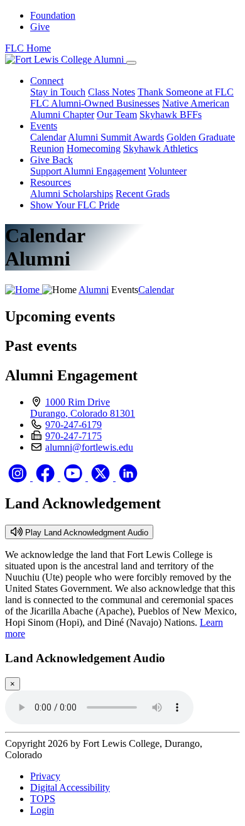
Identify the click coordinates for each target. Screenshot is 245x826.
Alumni (94, 289)
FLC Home (28, 48)
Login (42, 810)
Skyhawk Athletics (160, 148)
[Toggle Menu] (131, 63)
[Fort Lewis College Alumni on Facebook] (46, 477)
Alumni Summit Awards (116, 137)
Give (40, 26)
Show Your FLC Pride (74, 205)
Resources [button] (50, 182)
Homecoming (94, 148)
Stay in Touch (57, 92)
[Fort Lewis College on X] (102, 477)
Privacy (45, 776)
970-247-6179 (73, 424)
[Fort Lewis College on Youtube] (74, 477)
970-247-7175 (73, 436)
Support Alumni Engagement (88, 171)
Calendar (48, 137)
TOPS (42, 798)
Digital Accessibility (70, 787)
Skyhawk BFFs (170, 114)
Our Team (117, 114)
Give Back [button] (51, 159)
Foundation (52, 15)
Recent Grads (143, 193)
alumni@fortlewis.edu (89, 447)
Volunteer (167, 171)
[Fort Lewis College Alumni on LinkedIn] (128, 477)
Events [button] (43, 126)
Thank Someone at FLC (186, 92)
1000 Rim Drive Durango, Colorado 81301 (82, 408)
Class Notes (111, 92)
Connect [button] (46, 80)
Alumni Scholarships (71, 193)
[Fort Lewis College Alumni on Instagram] (19, 477)
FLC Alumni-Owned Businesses (95, 103)
